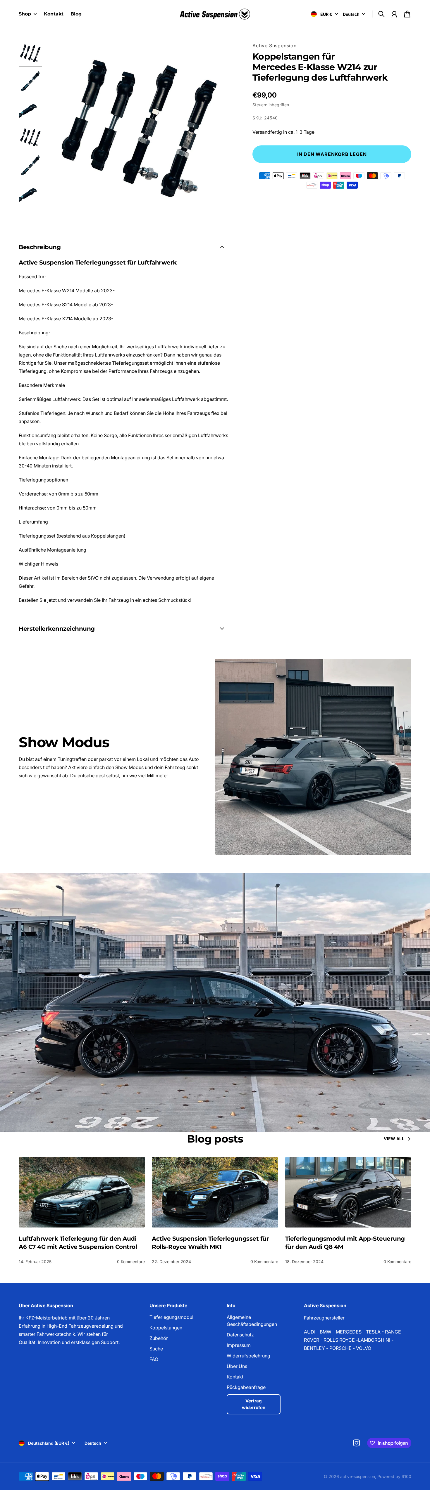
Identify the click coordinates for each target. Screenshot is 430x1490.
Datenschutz (240, 1335)
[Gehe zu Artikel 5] (30, 166)
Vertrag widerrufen (253, 1404)
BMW (325, 1332)
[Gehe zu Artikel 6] (30, 194)
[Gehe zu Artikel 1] (30, 53)
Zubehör (158, 1338)
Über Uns (237, 1366)
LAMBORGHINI (374, 1340)
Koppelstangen (165, 1328)
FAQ (153, 1359)
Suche (156, 1349)
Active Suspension (274, 45)
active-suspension (357, 1476)
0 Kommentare (131, 1261)
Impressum (239, 1345)
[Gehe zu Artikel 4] (30, 137)
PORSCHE (340, 1348)
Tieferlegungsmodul (171, 1317)
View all (394, 1138)
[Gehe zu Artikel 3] (30, 109)
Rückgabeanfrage (246, 1387)
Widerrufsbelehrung (248, 1356)
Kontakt (235, 1377)
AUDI (309, 1332)
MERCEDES (349, 1332)
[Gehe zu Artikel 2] (30, 81)
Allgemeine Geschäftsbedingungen (252, 1320)
